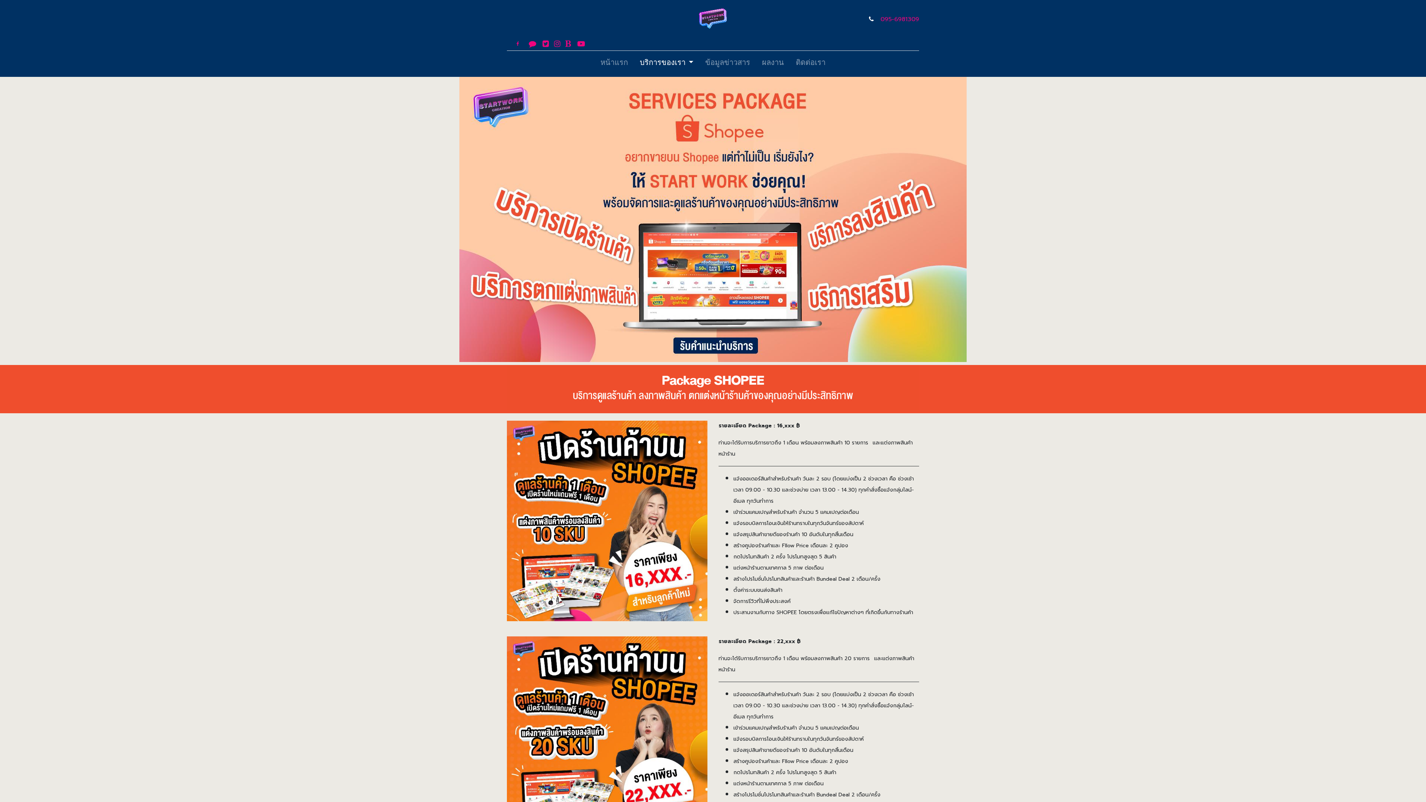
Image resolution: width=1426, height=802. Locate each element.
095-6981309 (899, 19)
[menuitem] (614, 64)
